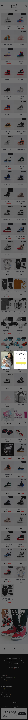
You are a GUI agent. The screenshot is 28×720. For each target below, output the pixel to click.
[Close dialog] (26, 352)
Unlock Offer (21, 363)
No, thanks (20, 367)
